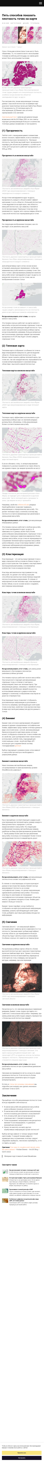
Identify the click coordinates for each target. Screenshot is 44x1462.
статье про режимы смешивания (21, 1084)
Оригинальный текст (9, 117)
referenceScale (23, 505)
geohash (18, 746)
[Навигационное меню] (40, 3)
